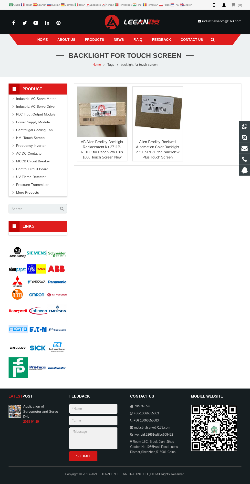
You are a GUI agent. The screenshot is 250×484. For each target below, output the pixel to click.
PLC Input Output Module (35, 114)
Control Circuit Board (32, 169)
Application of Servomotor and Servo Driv (40, 411)
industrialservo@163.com (221, 21)
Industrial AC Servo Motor (36, 99)
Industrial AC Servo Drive (35, 106)
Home (97, 64)
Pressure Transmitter (32, 185)
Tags (110, 64)
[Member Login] (224, 5)
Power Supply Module (33, 122)
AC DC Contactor (29, 153)
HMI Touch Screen (30, 138)
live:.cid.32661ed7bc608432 (153, 434)
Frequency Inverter (31, 145)
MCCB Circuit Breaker (33, 161)
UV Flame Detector (31, 177)
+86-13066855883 (146, 413)
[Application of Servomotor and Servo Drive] (15, 411)
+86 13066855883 (146, 420)
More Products (27, 192)
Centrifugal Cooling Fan (34, 130)
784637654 (142, 406)
